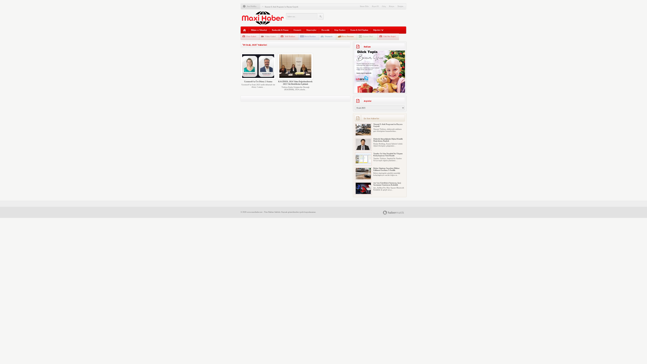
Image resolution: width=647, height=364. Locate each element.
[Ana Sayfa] (244, 30)
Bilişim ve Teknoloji (259, 30)
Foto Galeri (251, 36)
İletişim (400, 6)
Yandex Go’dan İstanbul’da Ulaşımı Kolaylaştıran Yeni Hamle (388, 140)
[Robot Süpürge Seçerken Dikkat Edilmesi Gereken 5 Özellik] (363, 164)
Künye (391, 6)
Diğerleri (376, 30)
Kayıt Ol (375, 6)
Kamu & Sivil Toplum (359, 30)
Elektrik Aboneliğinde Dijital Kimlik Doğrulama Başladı (286, 7)
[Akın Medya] (385, 213)
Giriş (384, 6)
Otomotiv (297, 30)
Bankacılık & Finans (280, 30)
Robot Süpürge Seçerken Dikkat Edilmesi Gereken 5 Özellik (386, 155)
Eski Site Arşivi (389, 36)
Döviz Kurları (310, 36)
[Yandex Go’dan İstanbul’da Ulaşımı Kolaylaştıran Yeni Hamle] (363, 149)
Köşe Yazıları (339, 30)
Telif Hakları (290, 36)
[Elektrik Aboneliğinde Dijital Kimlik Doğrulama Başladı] (363, 134)
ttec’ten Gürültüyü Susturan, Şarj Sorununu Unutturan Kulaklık (387, 169)
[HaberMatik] (397, 212)
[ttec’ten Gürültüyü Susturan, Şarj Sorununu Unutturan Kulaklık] (363, 178)
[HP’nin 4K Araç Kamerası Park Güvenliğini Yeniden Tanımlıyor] (363, 193)
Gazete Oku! (368, 36)
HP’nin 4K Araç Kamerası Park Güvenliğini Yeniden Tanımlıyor (386, 184)
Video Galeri (270, 36)
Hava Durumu (348, 36)
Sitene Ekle (364, 6)
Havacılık (325, 30)
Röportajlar (311, 30)
